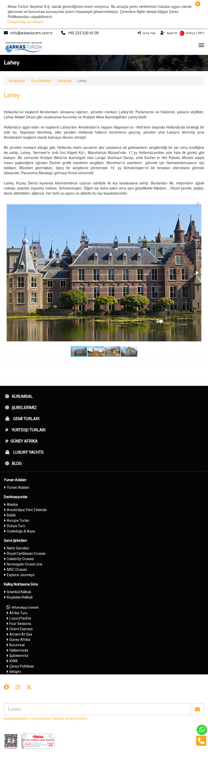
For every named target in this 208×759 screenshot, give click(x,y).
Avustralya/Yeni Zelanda (27, 510)
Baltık (11, 515)
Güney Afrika (24, 441)
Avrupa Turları (18, 520)
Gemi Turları (26, 418)
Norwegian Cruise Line (24, 564)
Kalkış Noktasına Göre (21, 584)
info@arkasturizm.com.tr (31, 33)
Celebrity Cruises (20, 559)
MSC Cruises (17, 569)
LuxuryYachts (20, 618)
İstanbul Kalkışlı (19, 592)
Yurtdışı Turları (28, 430)
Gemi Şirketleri (15, 541)
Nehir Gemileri (18, 548)
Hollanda (65, 81)
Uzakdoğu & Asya (21, 531)
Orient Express (21, 629)
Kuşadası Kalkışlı (20, 597)
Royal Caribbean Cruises (26, 553)
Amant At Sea (20, 634)
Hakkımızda (18, 650)
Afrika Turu (18, 613)
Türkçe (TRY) (195, 33)
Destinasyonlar (16, 497)
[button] (197, 204)
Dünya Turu (16, 526)
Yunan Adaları (15, 480)
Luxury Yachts (28, 452)
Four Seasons (20, 624)
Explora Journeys (20, 575)
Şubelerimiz (24, 407)
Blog (17, 463)
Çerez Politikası (21, 666)
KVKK (13, 661)
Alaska (12, 504)
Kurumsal (22, 396)
